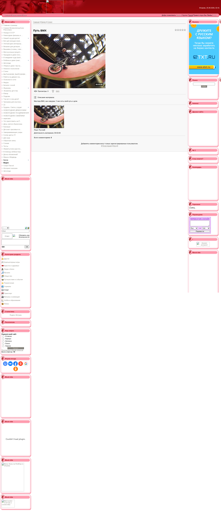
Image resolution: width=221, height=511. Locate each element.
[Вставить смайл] (28, 228)
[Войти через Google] (25, 363)
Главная (8, 15)
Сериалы (7, 286)
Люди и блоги (9, 269)
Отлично (8, 336)
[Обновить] (26, 228)
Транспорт (8, 293)
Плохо (7, 343)
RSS (214, 15)
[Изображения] (49, 117)
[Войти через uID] (5, 363)
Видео (43, 22)
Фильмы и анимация (12, 297)
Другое (6, 259)
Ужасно (8, 346)
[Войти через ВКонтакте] (10, 363)
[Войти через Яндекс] (20, 363)
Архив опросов (17, 350)
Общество (8, 276)
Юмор (6, 304)
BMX (57, 91)
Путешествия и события (13, 279)
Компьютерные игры (12, 262)
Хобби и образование (12, 300)
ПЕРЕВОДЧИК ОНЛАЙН (200, 219)
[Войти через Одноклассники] (15, 369)
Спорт (6, 290)
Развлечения (9, 283)
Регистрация (17, 15)
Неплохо (8, 341)
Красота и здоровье (11, 266)
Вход (25, 15)
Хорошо (8, 339)
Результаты (6, 350)
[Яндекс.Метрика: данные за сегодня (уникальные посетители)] (16, 315)
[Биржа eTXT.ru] (204, 49)
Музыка (7, 272)
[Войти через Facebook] (15, 363)
